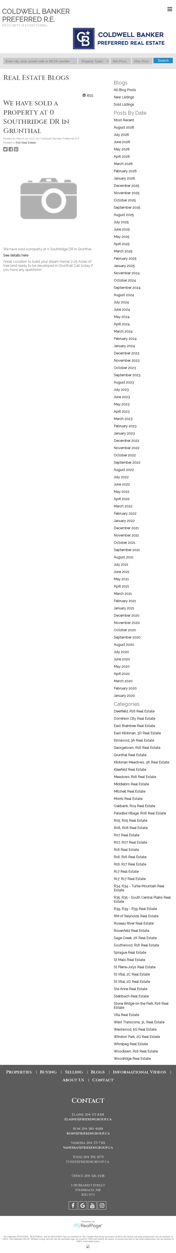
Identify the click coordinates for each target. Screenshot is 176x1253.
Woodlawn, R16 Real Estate (136, 1051)
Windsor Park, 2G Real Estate (137, 1037)
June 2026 (122, 142)
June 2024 (122, 309)
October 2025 (125, 200)
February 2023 (125, 426)
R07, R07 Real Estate (130, 842)
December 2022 (126, 441)
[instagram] (102, 1206)
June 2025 (122, 229)
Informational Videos (139, 1072)
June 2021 (121, 572)
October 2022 (125, 455)
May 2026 (122, 149)
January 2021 (124, 608)
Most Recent (124, 120)
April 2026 (122, 156)
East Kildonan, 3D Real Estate (137, 733)
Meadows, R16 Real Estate (135, 777)
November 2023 (127, 360)
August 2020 (124, 645)
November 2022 (127, 448)
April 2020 (122, 674)
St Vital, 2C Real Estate (132, 974)
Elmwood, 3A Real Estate (134, 740)
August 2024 (124, 295)
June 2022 (122, 484)
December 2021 (126, 528)
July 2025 (121, 222)
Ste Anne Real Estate (130, 989)
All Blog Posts (125, 90)
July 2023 (121, 390)
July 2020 (121, 652)
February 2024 (125, 339)
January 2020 (124, 696)
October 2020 (125, 630)
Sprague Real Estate (130, 952)
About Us (73, 1080)
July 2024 (121, 302)
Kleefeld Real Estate (130, 769)
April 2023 (122, 411)
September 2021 (127, 550)
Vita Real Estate (126, 1015)
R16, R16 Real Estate (130, 857)
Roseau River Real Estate (134, 923)
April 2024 (122, 324)
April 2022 (122, 499)
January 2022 (124, 521)
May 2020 (122, 666)
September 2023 (127, 375)
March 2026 (123, 164)
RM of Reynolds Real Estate (136, 916)
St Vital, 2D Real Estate (132, 982)
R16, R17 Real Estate (130, 864)
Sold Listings (124, 104)
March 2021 (123, 594)
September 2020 (127, 637)
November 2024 (127, 273)
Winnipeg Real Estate (131, 1044)
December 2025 (126, 186)
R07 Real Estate (126, 835)
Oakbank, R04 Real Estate (134, 806)
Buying (48, 1072)
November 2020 (127, 623)
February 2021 (125, 601)
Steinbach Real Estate (131, 996)
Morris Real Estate (128, 799)
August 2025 (124, 215)
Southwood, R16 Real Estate (136, 945)
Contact (103, 1080)
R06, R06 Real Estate (131, 828)
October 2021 (124, 543)
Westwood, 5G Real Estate (135, 1029)
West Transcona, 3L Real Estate (139, 1022)
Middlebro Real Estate (131, 784)
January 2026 (124, 178)
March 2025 (123, 251)
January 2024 (124, 346)
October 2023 (125, 368)
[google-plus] (83, 1206)
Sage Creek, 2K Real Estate (135, 938)
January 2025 (124, 266)
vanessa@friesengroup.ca (88, 1147)
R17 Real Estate (126, 871)
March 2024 (123, 331)
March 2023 (123, 419)
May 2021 (121, 579)
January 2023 (124, 433)
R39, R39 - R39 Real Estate (135, 909)
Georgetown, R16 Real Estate (137, 748)
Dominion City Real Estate (134, 718)
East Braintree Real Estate (134, 726)
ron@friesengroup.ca (88, 1133)
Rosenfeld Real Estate (131, 931)
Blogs (98, 1072)
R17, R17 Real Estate (130, 879)
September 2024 (127, 288)
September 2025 (127, 207)
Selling (74, 1072)
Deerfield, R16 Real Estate (134, 711)
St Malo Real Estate (129, 960)
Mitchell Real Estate (129, 791)
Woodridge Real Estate (132, 1059)
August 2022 (124, 470)
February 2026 (125, 171)
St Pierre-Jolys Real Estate (134, 967)
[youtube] (93, 1206)
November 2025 (127, 193)
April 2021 (121, 586)
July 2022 (121, 477)
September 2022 (127, 462)
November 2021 (126, 535)
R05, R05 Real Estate (130, 820)
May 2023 (121, 404)
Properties (19, 1072)
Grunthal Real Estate (130, 755)
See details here (15, 255)
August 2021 (124, 557)
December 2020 (127, 615)
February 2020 (125, 688)
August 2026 (124, 127)
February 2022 (125, 513)
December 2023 (126, 353)
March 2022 (123, 506)
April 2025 (122, 244)
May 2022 (121, 492)
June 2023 (122, 397)
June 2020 (122, 659)
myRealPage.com (88, 1226)
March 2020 (123, 681)
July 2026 (121, 135)
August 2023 (124, 382)
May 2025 (121, 237)
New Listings (124, 97)
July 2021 (121, 564)
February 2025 (125, 258)
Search (163, 60)
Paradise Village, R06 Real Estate (140, 813)
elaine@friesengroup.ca (88, 1119)
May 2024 (122, 317)
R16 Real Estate (26, 142)
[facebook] (73, 1206)
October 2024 (125, 280)
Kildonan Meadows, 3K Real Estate (141, 762)
